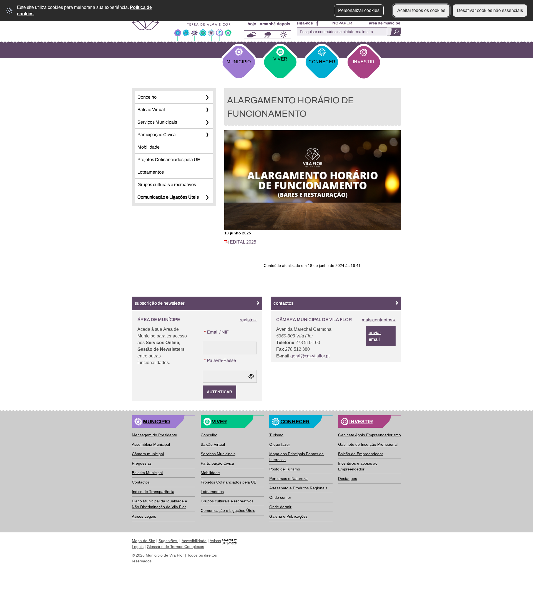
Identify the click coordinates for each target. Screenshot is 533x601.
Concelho (147, 97)
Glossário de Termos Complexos (175, 546)
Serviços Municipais (157, 122)
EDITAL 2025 (243, 242)
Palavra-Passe (230, 360)
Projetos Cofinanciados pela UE (168, 159)
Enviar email (375, 336)
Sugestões (168, 541)
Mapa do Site (143, 541)
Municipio (239, 61)
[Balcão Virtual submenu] (207, 110)
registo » (248, 319)
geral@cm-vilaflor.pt (310, 356)
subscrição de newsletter (160, 303)
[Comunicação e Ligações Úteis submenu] (207, 197)
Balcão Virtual (151, 109)
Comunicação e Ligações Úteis (168, 197)
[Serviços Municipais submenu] (207, 122)
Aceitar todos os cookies (421, 10)
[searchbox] (348, 31)
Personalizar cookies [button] (358, 10)
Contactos (283, 303)
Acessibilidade (194, 541)
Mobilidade (148, 147)
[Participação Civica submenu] (207, 135)
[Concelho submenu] (207, 97)
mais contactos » (379, 319)
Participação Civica (156, 134)
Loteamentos (150, 172)
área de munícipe (385, 23)
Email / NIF (227, 331)
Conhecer (321, 61)
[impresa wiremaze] (229, 541)
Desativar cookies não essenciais (490, 10)
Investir (363, 61)
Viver (280, 59)
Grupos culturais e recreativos (166, 184)
